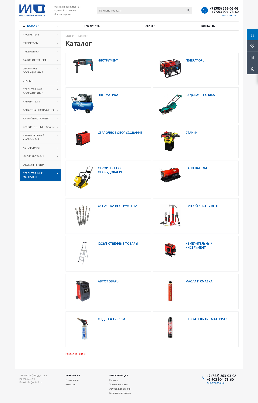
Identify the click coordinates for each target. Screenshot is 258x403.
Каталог (33, 26)
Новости (71, 384)
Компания (73, 375)
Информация (118, 375)
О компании (72, 380)
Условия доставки (120, 388)
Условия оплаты (118, 384)
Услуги (150, 26)
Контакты (208, 26)
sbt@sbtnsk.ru (34, 382)
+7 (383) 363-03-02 (224, 8)
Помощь (114, 380)
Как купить (92, 26)
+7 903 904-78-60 (225, 11)
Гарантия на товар (120, 393)
